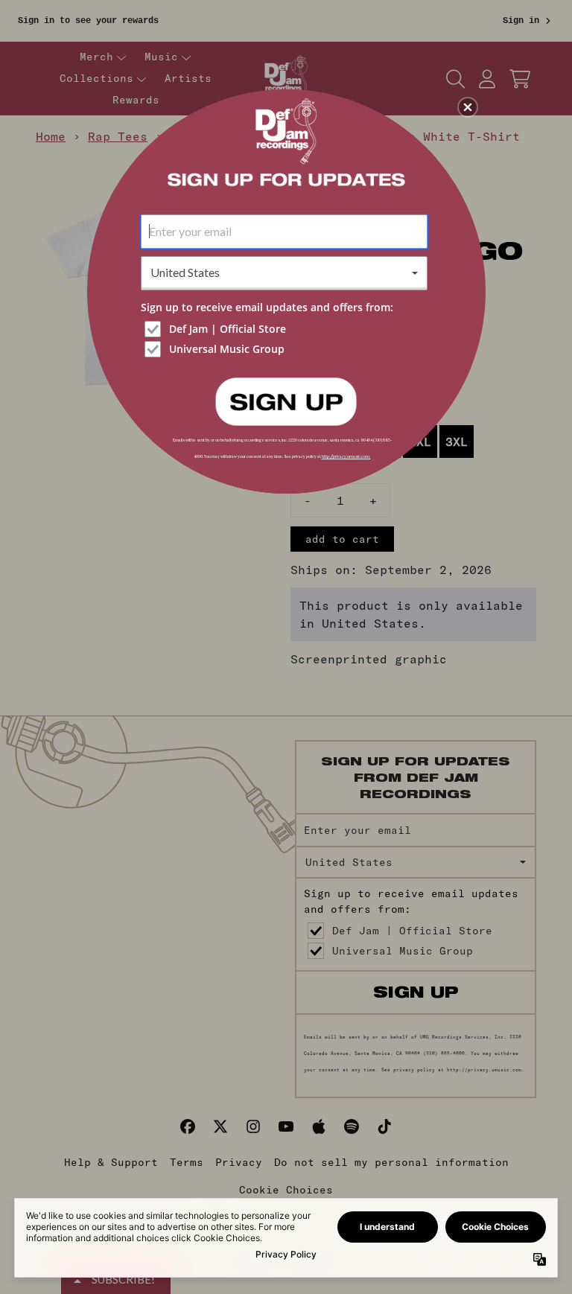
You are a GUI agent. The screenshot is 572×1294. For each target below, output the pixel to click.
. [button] (286, 400)
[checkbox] (286, 329)
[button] (468, 107)
